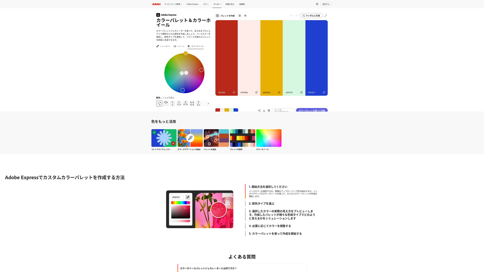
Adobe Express (192, 4)
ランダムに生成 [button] (313, 15)
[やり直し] (297, 16)
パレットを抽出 (210, 149)
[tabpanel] (184, 79)
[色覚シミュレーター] (245, 16)
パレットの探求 (236, 149)
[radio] (159, 103)
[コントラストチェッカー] (240, 16)
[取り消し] (292, 16)
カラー (206, 4)
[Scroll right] (208, 103)
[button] (317, 4)
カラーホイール (262, 149)
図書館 (242, 4)
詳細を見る (229, 4)
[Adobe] (156, 4)
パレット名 (278, 103)
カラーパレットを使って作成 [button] (312, 103)
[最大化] (326, 16)
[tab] (163, 46)
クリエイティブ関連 (172, 4)
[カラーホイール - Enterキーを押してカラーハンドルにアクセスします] (184, 73)
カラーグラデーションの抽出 (189, 149)
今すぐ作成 (164, 138)
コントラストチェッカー (161, 149)
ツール (216, 4)
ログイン (325, 4)
